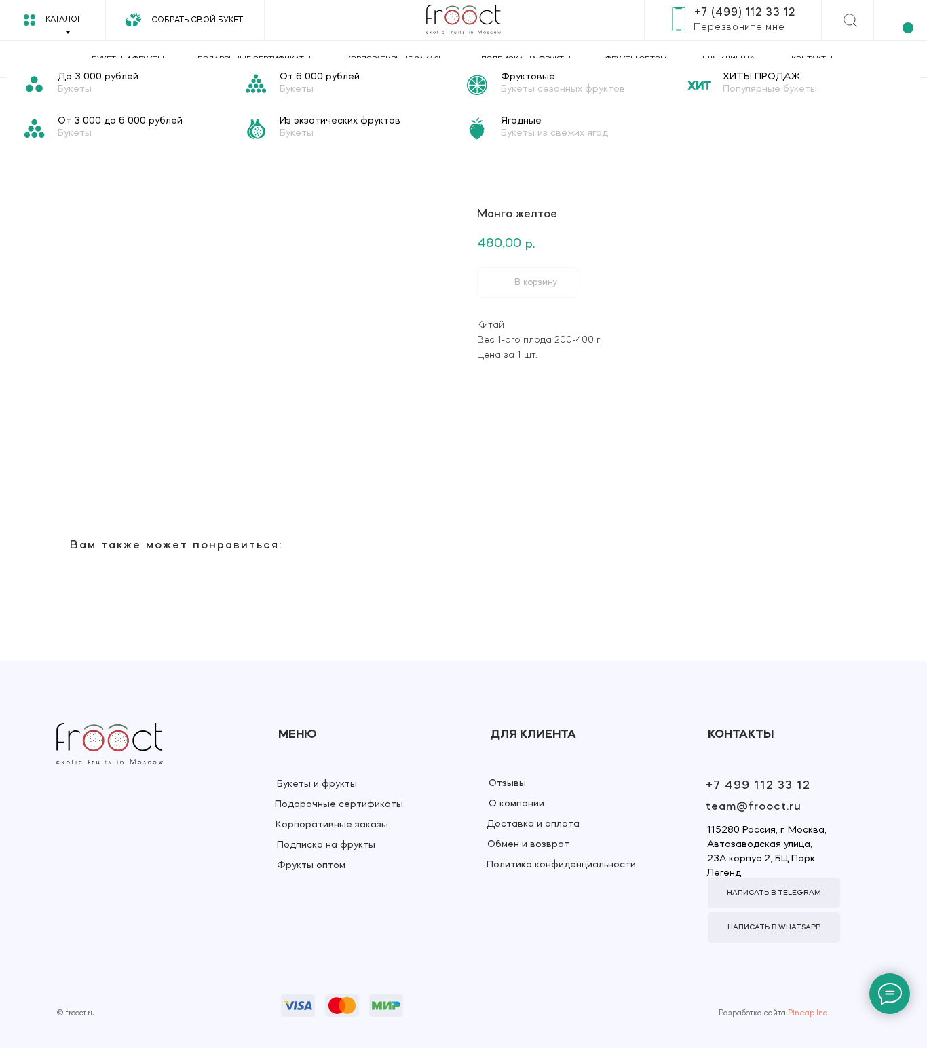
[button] (739, 27)
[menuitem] (131, 84)
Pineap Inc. (808, 1013)
